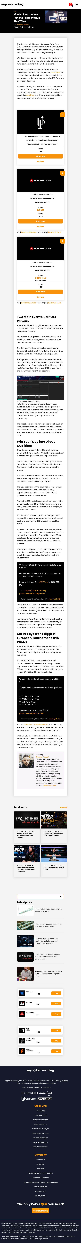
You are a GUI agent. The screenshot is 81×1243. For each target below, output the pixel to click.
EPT (15, 11)
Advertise (40, 1164)
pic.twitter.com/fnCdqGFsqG (32, 593)
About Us (40, 1169)
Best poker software (41, 1133)
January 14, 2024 (55, 719)
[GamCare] (29, 1099)
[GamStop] (45, 1098)
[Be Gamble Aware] (37, 1093)
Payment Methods (40, 1142)
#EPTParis (43, 582)
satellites (30, 95)
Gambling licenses (40, 1147)
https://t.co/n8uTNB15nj (35, 590)
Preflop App (40, 1111)
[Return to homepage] (12, 4)
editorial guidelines (56, 1228)
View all (63, 807)
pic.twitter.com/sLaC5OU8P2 (31, 713)
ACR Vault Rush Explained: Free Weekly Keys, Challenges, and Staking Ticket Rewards (46, 941)
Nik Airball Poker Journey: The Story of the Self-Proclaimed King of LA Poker (48, 973)
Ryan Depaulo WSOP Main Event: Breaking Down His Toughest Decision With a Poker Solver (26, 868)
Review (40, 161)
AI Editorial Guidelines (40, 1178)
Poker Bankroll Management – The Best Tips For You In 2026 (48, 925)
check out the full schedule (36, 724)
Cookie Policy (40, 1191)
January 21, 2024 (55, 599)
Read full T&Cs (54, 232)
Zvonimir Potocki (22, 25)
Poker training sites (40, 1138)
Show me (40, 156)
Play (56, 993)
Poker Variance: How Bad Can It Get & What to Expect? (48, 910)
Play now (40, 221)
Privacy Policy (40, 1196)
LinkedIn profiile (50, 785)
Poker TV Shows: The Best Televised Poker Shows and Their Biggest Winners (53, 833)
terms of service (66, 1226)
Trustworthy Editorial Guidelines (40, 1173)
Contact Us (40, 1160)
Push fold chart (40, 1115)
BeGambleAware (28, 232)
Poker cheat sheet (40, 1120)
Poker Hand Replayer (40, 1129)
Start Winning (40, 1210)
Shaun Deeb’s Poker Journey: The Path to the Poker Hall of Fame (54, 867)
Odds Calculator (40, 1124)
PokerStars (56, 72)
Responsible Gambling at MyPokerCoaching (41, 1182)
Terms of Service (40, 1187)
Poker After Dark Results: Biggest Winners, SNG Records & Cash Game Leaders (26, 834)
